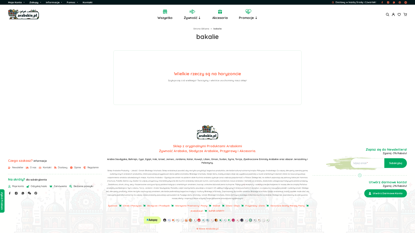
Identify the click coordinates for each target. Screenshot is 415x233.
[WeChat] (29, 193)
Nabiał (216, 205)
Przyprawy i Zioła (255, 205)
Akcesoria (220, 18)
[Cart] (405, 14)
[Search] (388, 14)
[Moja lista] (399, 14)
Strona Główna (201, 28)
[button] (385, 193)
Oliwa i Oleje (233, 205)
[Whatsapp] (23, 193)
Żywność (112, 205)
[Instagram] (16, 193)
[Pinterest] (36, 193)
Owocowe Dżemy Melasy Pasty (287, 205)
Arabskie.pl (197, 211)
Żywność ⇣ (192, 18)
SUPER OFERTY (216, 211)
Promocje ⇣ (248, 18)
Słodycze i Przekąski (158, 205)
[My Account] (393, 14)
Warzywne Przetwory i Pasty (191, 205)
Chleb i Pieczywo (132, 205)
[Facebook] (9, 193)
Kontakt (87, 2)
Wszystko (164, 18)
